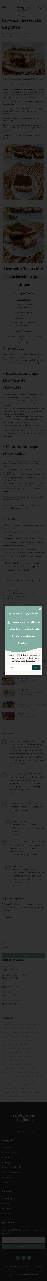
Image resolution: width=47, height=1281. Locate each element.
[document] (23, 640)
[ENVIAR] (36, 667)
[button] (40, 608)
